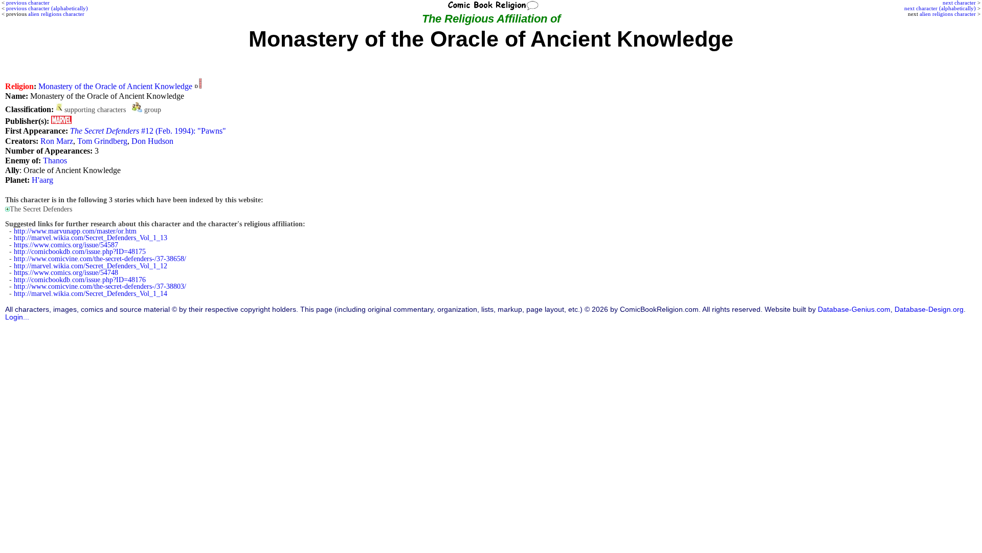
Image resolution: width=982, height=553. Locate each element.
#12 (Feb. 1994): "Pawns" (148, 130)
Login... (17, 317)
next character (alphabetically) (940, 8)
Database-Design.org (929, 309)
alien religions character (948, 14)
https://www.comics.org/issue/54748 (66, 272)
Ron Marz (56, 141)
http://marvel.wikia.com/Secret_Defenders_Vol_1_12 (90, 266)
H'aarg (42, 180)
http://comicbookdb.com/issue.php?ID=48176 (80, 280)
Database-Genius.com (854, 309)
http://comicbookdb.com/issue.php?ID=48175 (80, 252)
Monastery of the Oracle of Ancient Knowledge (115, 86)
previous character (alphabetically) (47, 8)
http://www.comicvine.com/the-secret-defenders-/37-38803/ (100, 286)
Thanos (55, 160)
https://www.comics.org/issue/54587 (66, 245)
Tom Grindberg (102, 141)
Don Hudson (152, 141)
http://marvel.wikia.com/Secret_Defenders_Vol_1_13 (90, 238)
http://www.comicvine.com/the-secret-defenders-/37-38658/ (100, 259)
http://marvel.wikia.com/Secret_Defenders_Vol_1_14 (90, 293)
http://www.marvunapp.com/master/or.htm (75, 231)
